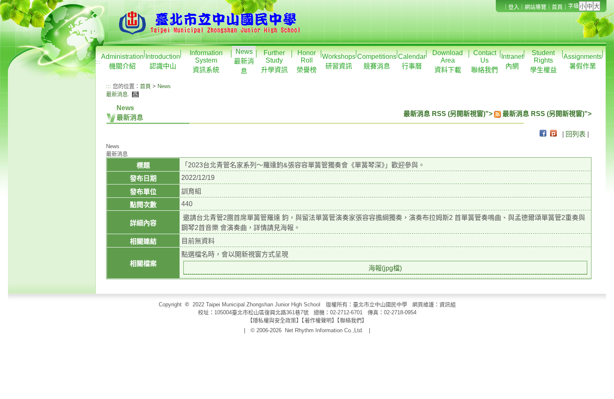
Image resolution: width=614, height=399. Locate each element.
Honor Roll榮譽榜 (307, 61)
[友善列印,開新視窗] (134, 94)
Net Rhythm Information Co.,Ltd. (324, 330)
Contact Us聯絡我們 (484, 61)
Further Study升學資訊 (274, 61)
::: (98, 62)
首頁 (557, 7)
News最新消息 (244, 61)
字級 (573, 6)
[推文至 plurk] (553, 134)
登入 (513, 7)
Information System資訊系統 (206, 61)
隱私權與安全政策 (274, 320)
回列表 (576, 134)
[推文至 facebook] (543, 134)
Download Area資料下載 (447, 61)
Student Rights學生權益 (543, 61)
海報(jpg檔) (385, 268)
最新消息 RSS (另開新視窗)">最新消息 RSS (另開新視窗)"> (497, 113)
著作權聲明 (318, 320)
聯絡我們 (351, 320)
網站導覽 (535, 7)
